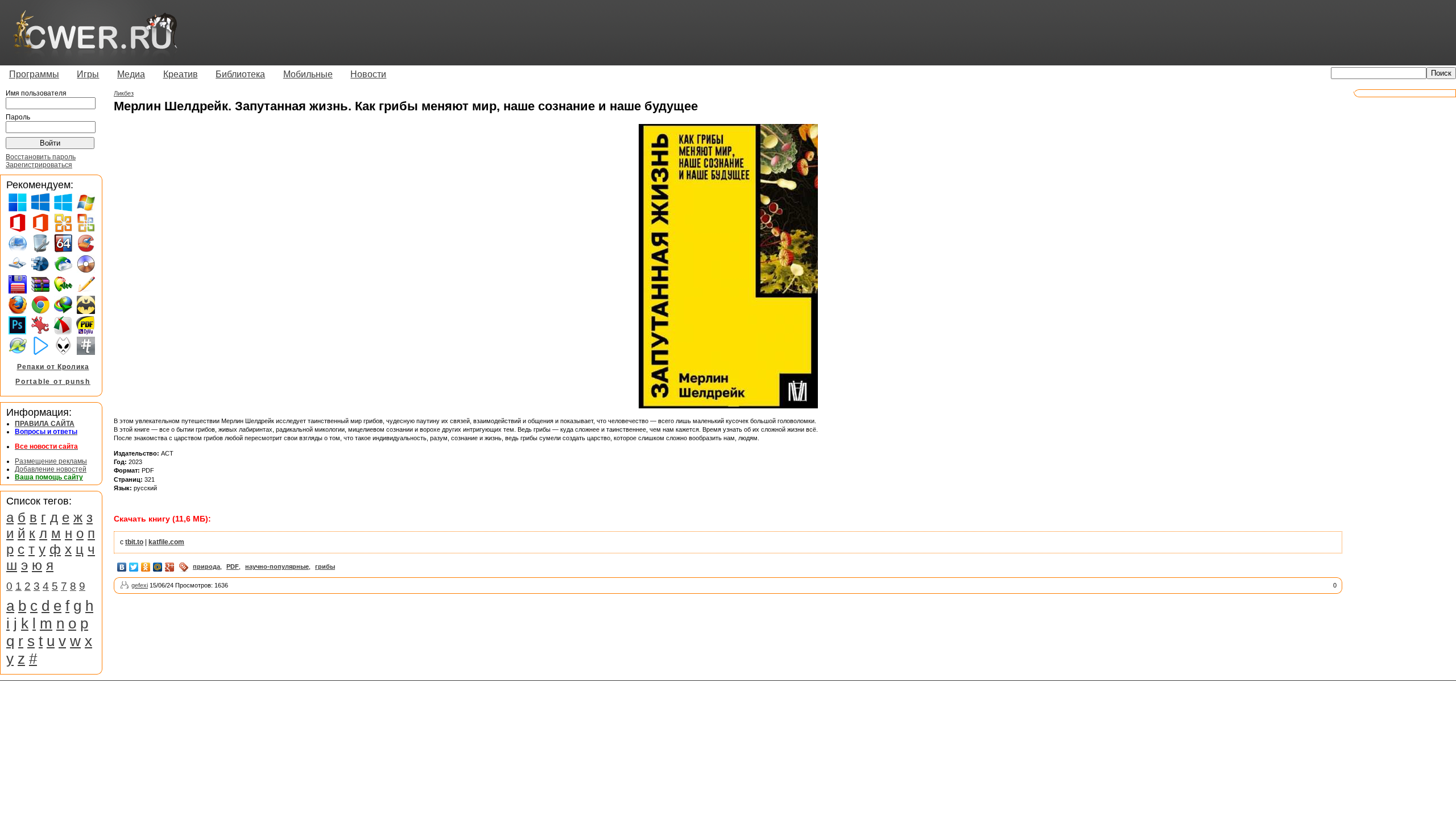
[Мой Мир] (158, 567)
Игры (88, 74)
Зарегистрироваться (39, 165)
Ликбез (124, 93)
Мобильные (308, 74)
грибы (325, 566)
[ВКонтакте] (122, 567)
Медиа (131, 74)
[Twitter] (134, 567)
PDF (232, 566)
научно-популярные (277, 566)
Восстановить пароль (41, 157)
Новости (368, 74)
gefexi (139, 585)
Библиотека (240, 74)
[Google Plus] (170, 567)
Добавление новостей (50, 469)
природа (206, 566)
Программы (34, 74)
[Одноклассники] (146, 567)
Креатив (180, 74)
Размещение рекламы (51, 461)
